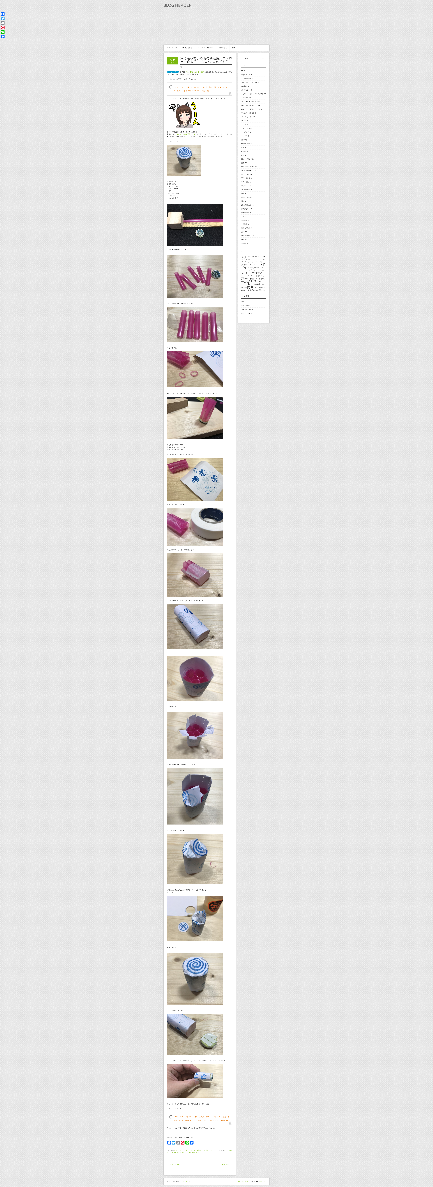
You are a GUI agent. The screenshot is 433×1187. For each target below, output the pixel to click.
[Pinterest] (2, 27)
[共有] (2, 36)
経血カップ (257, 288)
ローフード (251, 276)
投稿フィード (245, 306)
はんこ (169, 1152)
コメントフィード (247, 309)
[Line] (2, 32)
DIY (242, 71)
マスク (243, 121)
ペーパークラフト (247, 117)
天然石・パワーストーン (249, 167)
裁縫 (242, 239)
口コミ (256, 279)
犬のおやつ (245, 213)
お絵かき (249, 257)
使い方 (247, 278)
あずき (243, 256)
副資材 (243, 151)
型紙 (242, 163)
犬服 (242, 216)
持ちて (179, 1152)
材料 (255, 284)
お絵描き (244, 86)
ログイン (244, 302)
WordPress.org (246, 313)
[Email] (2, 23)
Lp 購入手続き (187, 48)
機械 (242, 201)
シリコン (256, 259)
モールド (248, 270)
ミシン (243, 124)
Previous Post (174, 1164)
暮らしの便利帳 (246, 197)
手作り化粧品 (245, 178)
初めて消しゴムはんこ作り (195, 72)
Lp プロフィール (172, 48)
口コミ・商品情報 (247, 159)
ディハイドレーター (250, 265)
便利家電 (244, 140)
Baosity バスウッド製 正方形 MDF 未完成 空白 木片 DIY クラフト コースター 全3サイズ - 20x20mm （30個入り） (202, 89)
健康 (242, 147)
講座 (233, 48)
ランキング (262, 270)
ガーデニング (245, 90)
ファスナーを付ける (248, 113)
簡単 (190, 1152)
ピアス (257, 268)
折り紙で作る (245, 190)
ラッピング (245, 132)
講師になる (223, 48)
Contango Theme (243, 1181)
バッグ (252, 268)
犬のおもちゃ (245, 209)
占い (242, 155)
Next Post (226, 1164)
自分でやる (196, 1152)
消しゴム (185, 1152)
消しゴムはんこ (211, 1150)
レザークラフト (257, 272)
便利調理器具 (245, 144)
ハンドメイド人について (206, 48)
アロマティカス (256, 257)
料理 (242, 193)
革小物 (263, 290)
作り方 (174, 1152)
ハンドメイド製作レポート (196, 1150)
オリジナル (228, 1150)
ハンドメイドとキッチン (249, 105)
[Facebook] (2, 14)
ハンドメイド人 (185, 1181)
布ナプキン (254, 281)
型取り (263, 279)
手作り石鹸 (245, 182)
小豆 (246, 281)
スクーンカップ (255, 262)
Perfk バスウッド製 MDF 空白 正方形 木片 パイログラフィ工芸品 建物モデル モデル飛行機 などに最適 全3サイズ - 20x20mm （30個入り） (201, 1118)
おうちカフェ (245, 75)
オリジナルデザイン (180, 1150)
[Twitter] (2, 18)
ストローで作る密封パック (185, 134)
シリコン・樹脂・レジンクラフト (252, 94)
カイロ (250, 259)
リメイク (244, 136)
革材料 (243, 243)
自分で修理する (246, 236)
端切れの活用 (245, 228)
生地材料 (244, 220)
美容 (242, 232)
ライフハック (245, 128)
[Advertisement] (216, 27)
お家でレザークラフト (248, 82)
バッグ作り (245, 98)
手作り (248, 283)
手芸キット (245, 186)
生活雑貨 (244, 224)
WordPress (262, 1181)
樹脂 (259, 284)
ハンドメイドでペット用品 (250, 101)
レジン (244, 275)
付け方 (257, 276)
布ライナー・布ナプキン (249, 170)
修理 (252, 279)
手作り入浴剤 (245, 174)
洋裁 (262, 284)
